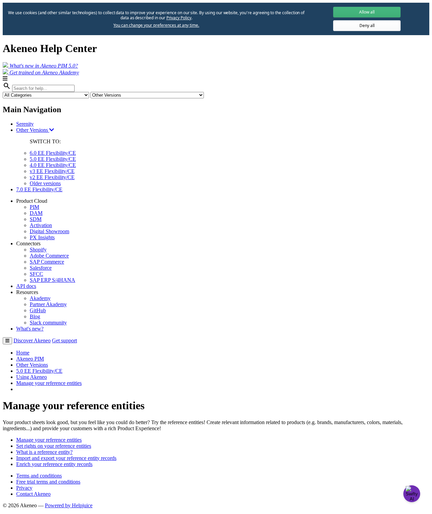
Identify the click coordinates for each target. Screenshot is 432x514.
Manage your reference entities (49, 383)
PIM (34, 207)
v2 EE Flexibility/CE (52, 177)
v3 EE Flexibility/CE (52, 171)
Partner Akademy (48, 304)
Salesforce (41, 268)
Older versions (45, 183)
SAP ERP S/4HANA (52, 280)
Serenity (25, 124)
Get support (64, 340)
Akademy (40, 298)
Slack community (48, 322)
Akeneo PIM (30, 359)
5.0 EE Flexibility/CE (53, 159)
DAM (36, 213)
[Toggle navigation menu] (7, 340)
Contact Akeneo (33, 494)
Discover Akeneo (32, 340)
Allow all (367, 12)
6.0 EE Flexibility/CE (53, 153)
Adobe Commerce (49, 256)
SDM (36, 219)
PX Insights (42, 237)
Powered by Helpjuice (68, 505)
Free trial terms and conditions (48, 482)
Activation (41, 225)
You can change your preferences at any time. (156, 25)
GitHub (38, 310)
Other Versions (32, 130)
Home (22, 353)
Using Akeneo (31, 377)
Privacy (24, 488)
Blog (35, 316)
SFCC (36, 274)
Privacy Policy (178, 18)
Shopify (38, 249)
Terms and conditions (39, 476)
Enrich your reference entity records (54, 464)
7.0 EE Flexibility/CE (39, 189)
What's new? (30, 329)
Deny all (367, 25)
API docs (26, 286)
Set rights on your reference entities (53, 446)
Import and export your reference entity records (66, 458)
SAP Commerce (47, 262)
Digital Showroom (49, 231)
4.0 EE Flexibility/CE (53, 165)
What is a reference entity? (44, 452)
